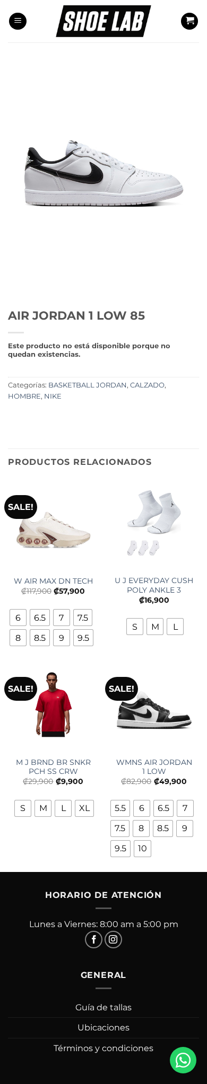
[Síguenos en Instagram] (113, 939)
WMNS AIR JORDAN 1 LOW (154, 767)
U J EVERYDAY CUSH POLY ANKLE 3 (154, 585)
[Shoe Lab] (103, 21)
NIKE (53, 396)
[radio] (18, 617)
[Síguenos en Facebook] (93, 939)
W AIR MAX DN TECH (53, 581)
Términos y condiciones (103, 1048)
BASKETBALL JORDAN (87, 385)
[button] (18, 21)
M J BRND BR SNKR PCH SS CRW (53, 767)
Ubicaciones (103, 1028)
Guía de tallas (103, 1007)
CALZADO (147, 385)
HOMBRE (24, 396)
